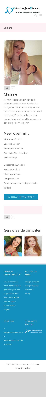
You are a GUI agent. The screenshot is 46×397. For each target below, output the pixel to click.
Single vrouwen (32, 282)
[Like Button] (7, 88)
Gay (28, 293)
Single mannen (32, 286)
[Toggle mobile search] (35, 15)
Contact (8, 344)
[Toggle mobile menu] (40, 15)
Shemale (29, 290)
